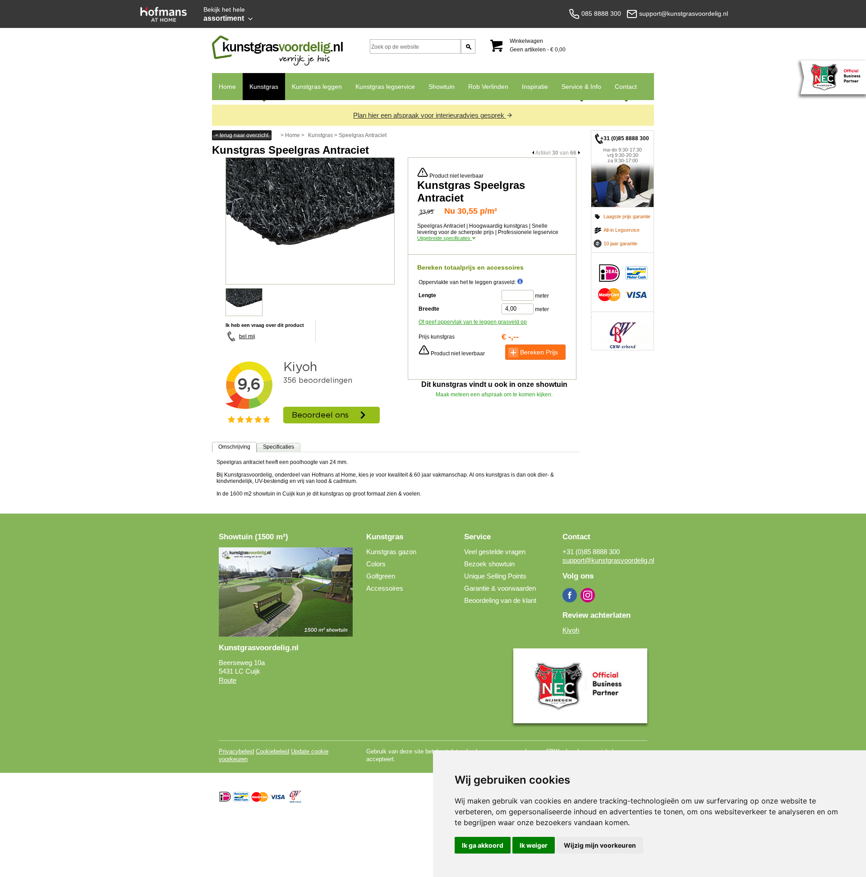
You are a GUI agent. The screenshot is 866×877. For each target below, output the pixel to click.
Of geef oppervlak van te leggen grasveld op (473, 322)
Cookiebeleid (272, 751)
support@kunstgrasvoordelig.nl (608, 560)
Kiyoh (570, 630)
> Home (290, 135)
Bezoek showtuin (489, 564)
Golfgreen (380, 576)
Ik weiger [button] (534, 845)
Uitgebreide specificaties (444, 238)
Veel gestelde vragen (494, 552)
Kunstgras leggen (317, 86)
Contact (622, 91)
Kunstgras (260, 91)
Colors (376, 564)
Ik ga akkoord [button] (482, 845)
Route (227, 680)
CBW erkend (622, 331)
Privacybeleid (236, 751)
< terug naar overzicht (241, 135)
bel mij (247, 336)
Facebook (569, 595)
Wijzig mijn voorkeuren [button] (600, 845)
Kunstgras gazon (391, 552)
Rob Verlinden (488, 86)
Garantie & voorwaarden (500, 588)
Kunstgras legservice (385, 86)
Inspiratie (535, 86)
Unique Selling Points (495, 576)
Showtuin (441, 86)
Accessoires (384, 588)
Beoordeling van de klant (500, 600)
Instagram (587, 595)
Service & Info (578, 91)
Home (227, 86)
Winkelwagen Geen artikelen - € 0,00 (538, 45)
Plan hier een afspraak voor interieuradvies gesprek (429, 115)
